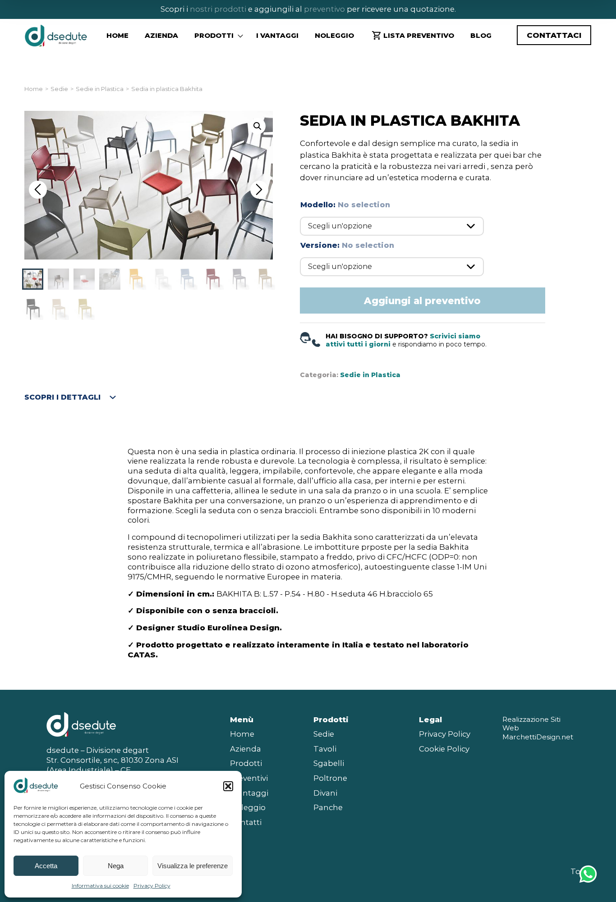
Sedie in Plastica (100, 89)
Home (117, 35)
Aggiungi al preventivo (422, 300)
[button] (228, 786)
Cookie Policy (444, 748)
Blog (481, 35)
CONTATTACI (554, 35)
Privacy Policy (151, 885)
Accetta (46, 866)
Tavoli (324, 748)
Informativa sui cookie (100, 885)
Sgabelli (328, 763)
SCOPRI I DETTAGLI (62, 397)
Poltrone (330, 778)
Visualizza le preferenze (192, 866)
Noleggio (334, 35)
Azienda (161, 35)
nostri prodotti (218, 9)
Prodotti (246, 763)
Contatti (246, 822)
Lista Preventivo (418, 35)
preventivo (323, 9)
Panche (328, 807)
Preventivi (249, 778)
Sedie (59, 89)
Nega (116, 866)
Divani (325, 792)
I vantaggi (277, 35)
